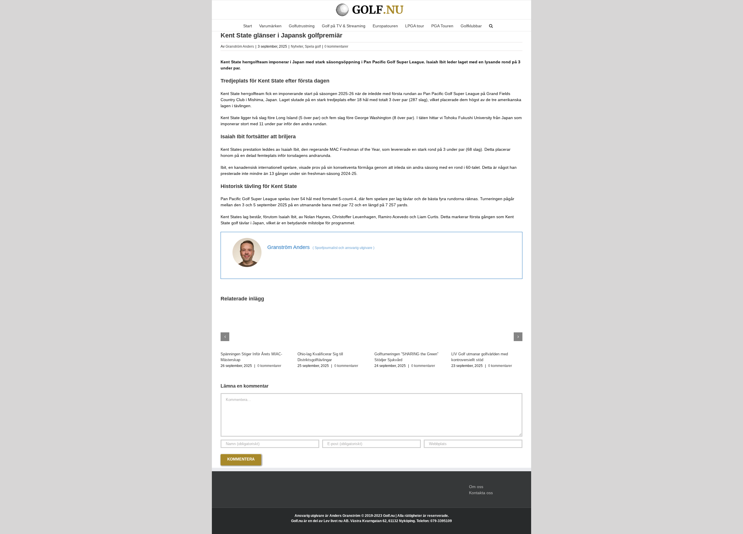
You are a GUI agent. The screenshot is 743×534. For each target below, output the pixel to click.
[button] (491, 25)
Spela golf (313, 46)
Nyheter (297, 46)
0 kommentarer (336, 46)
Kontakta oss (481, 492)
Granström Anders (240, 46)
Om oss (476, 486)
